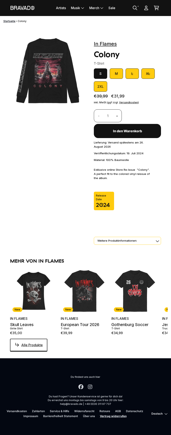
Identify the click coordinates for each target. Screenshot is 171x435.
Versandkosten (128, 102)
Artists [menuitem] (61, 8)
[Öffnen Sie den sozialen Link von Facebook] (81, 386)
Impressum (30, 416)
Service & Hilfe (59, 411)
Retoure (104, 411)
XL (148, 74)
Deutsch (157, 413)
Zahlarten (38, 411)
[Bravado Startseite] (22, 7)
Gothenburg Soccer (129, 325)
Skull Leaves (22, 325)
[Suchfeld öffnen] (135, 7)
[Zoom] (48, 70)
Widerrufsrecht (84, 411)
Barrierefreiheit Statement (60, 416)
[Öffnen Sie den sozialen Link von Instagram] (90, 386)
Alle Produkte (32, 345)
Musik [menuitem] (75, 8)
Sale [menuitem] (111, 8)
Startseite (9, 21)
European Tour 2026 (80, 325)
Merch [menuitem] (94, 8)
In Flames (105, 44)
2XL (100, 86)
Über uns (89, 416)
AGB (118, 411)
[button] (127, 241)
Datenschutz (134, 411)
